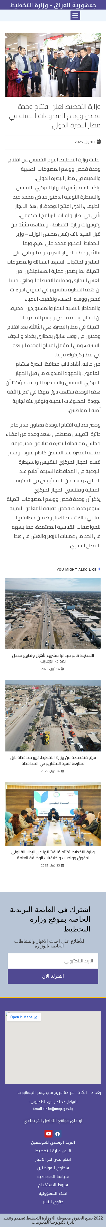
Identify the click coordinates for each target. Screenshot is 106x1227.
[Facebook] (58, 1134)
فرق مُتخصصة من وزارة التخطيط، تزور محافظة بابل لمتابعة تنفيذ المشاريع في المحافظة (53, 760)
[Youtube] (48, 1134)
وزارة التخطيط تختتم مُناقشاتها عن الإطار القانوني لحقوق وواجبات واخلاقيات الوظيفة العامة (53, 855)
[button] (75, 15)
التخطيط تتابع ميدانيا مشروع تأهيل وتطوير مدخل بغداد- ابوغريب (53, 658)
